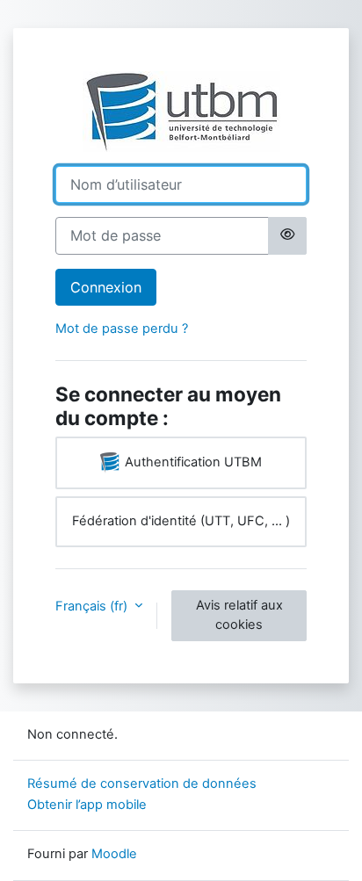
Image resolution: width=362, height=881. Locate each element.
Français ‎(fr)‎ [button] (93, 606)
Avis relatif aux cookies (239, 614)
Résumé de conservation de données (142, 783)
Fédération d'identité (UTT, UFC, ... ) (181, 521)
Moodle (114, 854)
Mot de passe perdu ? (121, 328)
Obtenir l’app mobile (87, 804)
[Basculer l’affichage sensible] (287, 235)
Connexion (105, 287)
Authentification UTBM (191, 462)
